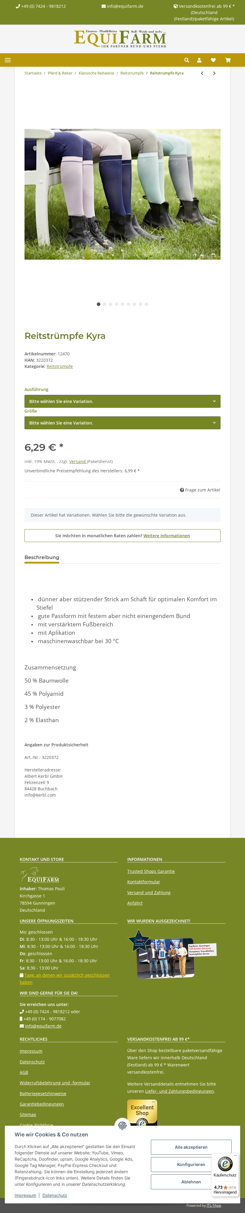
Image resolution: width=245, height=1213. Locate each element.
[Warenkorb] (230, 60)
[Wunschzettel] (213, 60)
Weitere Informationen (166, 535)
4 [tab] (116, 304)
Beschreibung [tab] (41, 557)
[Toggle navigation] (8, 60)
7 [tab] (134, 304)
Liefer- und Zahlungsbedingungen (179, 1091)
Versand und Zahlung (149, 892)
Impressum (31, 1051)
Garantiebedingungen (42, 1104)
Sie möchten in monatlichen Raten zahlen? (122, 535)
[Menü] (235, 1156)
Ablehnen (191, 1181)
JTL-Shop (214, 1205)
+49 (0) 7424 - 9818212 (43, 6)
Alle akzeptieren (191, 1147)
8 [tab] (140, 304)
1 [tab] (98, 304)
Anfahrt (135, 903)
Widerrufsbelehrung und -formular (55, 1083)
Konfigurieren (191, 1164)
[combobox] (122, 401)
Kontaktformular (143, 882)
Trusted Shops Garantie (151, 871)
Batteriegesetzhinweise (43, 1093)
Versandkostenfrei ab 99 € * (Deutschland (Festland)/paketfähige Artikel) (204, 12)
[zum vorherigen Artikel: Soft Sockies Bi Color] (202, 73)
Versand (78, 461)
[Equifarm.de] (120, 39)
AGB (24, 1072)
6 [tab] (128, 304)
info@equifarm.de (124, 6)
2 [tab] (104, 304)
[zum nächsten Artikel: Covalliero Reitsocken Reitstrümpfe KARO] (214, 73)
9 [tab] (146, 304)
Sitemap (28, 1114)
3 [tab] (110, 304)
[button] (188, 60)
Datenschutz (32, 1062)
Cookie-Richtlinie (36, 1125)
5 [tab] (122, 304)
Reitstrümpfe (60, 366)
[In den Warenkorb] (29, 92)
